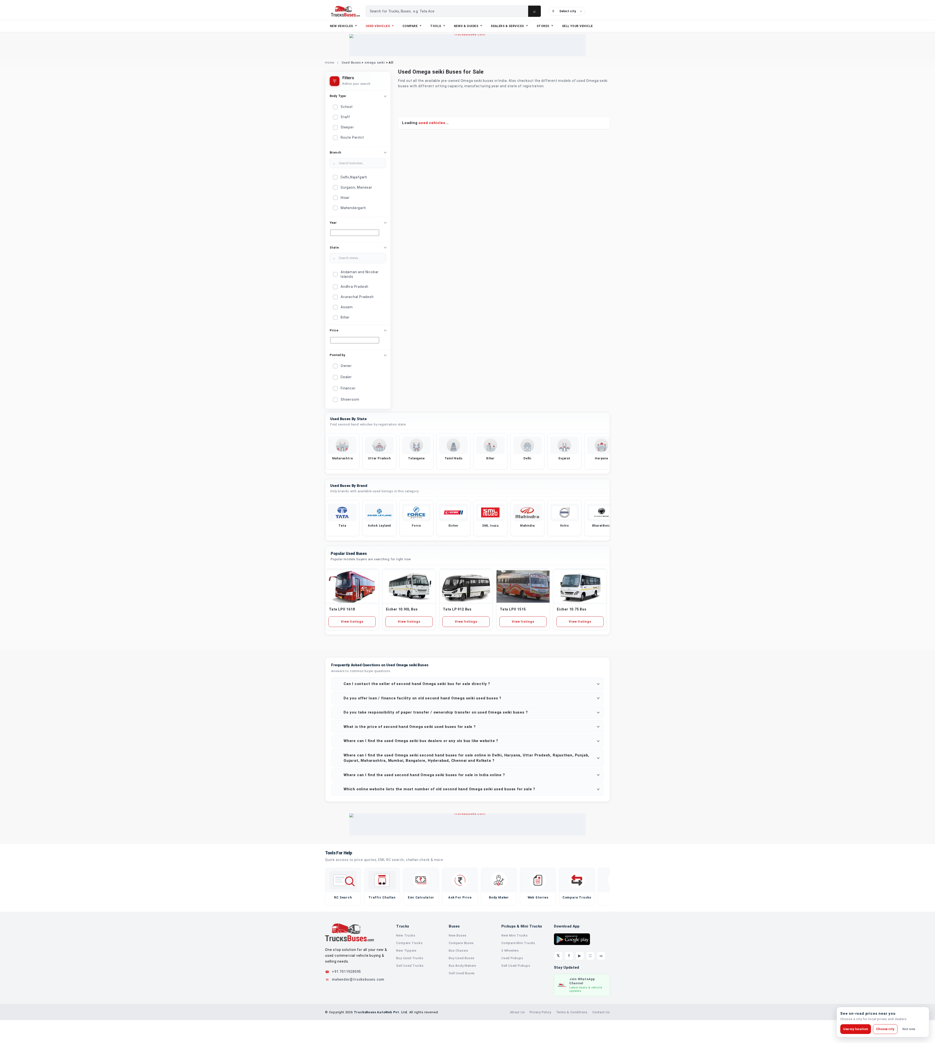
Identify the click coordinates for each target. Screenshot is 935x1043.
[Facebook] (569, 955)
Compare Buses (461, 943)
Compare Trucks (409, 943)
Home (329, 62)
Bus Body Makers (462, 965)
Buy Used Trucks (409, 958)
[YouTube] (579, 955)
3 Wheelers (510, 950)
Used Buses (351, 62)
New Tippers (406, 950)
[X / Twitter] (558, 955)
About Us (517, 1012)
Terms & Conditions (572, 1012)
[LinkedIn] (601, 955)
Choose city (885, 1029)
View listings (352, 621)
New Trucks (405, 935)
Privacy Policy (540, 1012)
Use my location (855, 1029)
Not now (908, 1029)
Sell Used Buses (462, 973)
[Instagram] (590, 955)
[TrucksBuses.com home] (345, 11)
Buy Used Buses (461, 958)
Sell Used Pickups (515, 965)
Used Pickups (512, 958)
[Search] (534, 11)
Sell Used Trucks (410, 965)
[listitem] (342, 451)
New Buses (457, 935)
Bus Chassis (458, 950)
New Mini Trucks (514, 935)
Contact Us (601, 1012)
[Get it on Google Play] (572, 939)
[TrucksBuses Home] (349, 932)
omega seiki (375, 62)
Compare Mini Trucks (518, 943)
